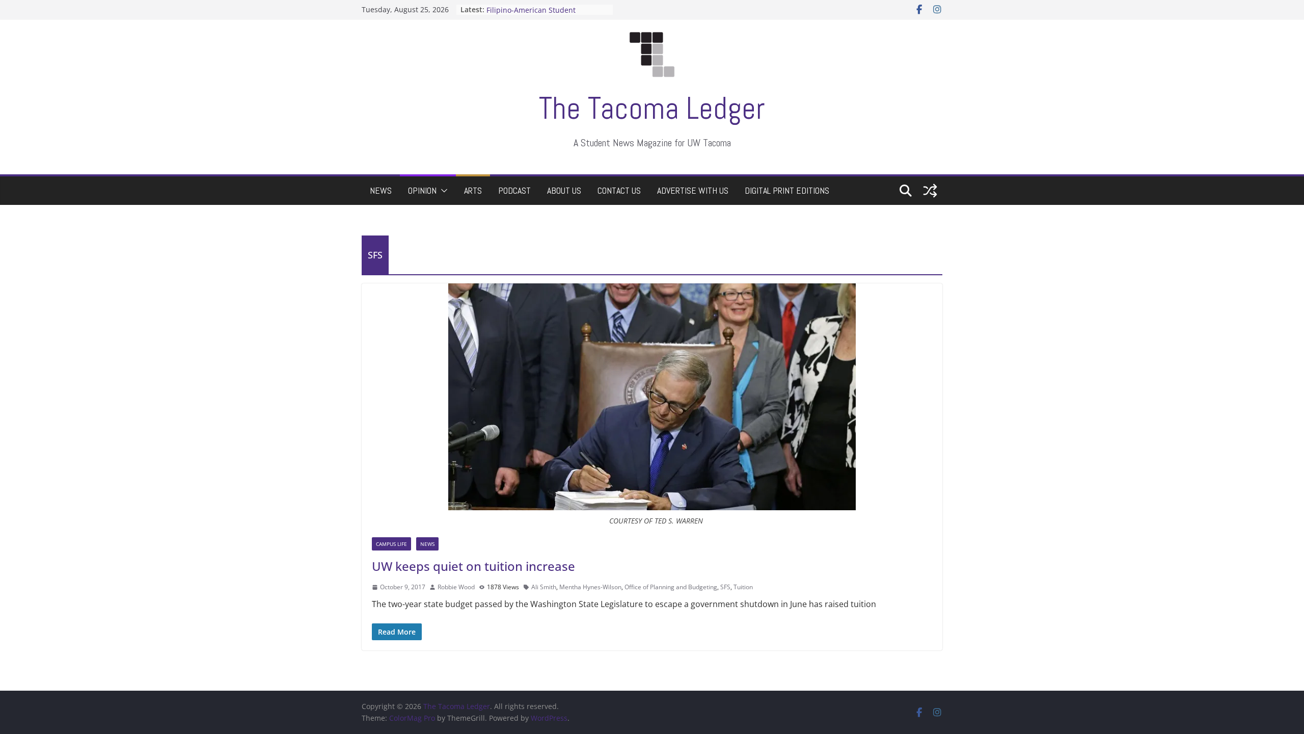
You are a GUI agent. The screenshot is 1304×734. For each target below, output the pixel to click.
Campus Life (391, 543)
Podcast (514, 190)
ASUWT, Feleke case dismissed (538, 9)
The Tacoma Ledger (652, 108)
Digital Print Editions (787, 190)
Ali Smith (543, 587)
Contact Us (619, 190)
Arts (473, 190)
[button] (442, 190)
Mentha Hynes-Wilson (590, 587)
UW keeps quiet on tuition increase (473, 566)
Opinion (422, 190)
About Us (564, 190)
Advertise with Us (692, 190)
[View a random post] (930, 190)
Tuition (743, 587)
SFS (725, 587)
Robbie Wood (456, 587)
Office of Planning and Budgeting (670, 587)
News (381, 190)
